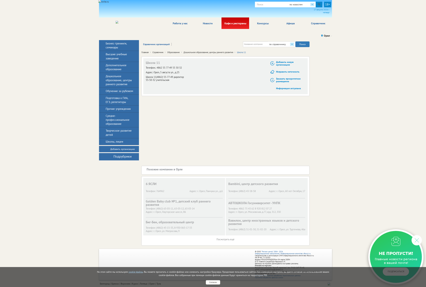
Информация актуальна (288, 88)
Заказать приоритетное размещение (288, 80)
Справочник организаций (156, 44)
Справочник (318, 23)
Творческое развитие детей (119, 132)
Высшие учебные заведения (116, 56)
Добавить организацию (122, 149)
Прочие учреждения (118, 109)
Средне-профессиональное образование (117, 120)
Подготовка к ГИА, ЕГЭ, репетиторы (117, 100)
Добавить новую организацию (285, 63)
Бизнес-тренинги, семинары (116, 45)
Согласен (213, 282)
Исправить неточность (287, 71)
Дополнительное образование (116, 67)
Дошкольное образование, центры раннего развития (208, 52)
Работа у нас (180, 23)
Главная (145, 52)
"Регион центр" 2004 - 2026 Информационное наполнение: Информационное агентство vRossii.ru (283, 252)
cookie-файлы (136, 271)
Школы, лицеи (114, 141)
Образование (173, 52)
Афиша (290, 23)
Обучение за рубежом (119, 91)
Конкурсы (263, 23)
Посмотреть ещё (225, 239)
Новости (208, 23)
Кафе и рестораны (235, 23)
